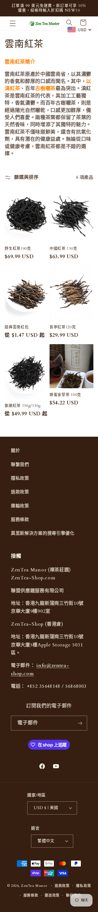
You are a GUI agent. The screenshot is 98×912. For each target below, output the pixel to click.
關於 (15, 451)
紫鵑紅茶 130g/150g (23, 405)
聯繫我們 (20, 465)
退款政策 (20, 492)
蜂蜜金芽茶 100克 (65, 394)
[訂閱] (80, 723)
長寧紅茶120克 (63, 327)
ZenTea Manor (34, 885)
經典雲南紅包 (17, 327)
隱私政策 (20, 478)
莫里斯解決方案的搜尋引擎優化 (43, 533)
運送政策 (52, 895)
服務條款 (20, 520)
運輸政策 (20, 506)
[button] (13, 23)
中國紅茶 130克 (63, 248)
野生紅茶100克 (18, 248)
